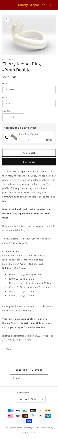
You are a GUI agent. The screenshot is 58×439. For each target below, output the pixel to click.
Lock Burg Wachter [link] (28, 134)
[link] (13, 137)
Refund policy (30, 432)
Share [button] (9, 349)
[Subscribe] (44, 378)
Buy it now (29, 161)
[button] (6, 5)
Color (4, 97)
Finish (4, 83)
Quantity (6, 111)
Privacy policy (47, 428)
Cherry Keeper (16, 428)
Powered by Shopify (31, 428)
